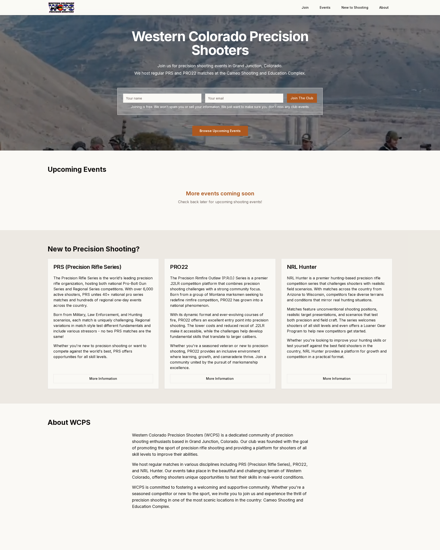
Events (325, 7)
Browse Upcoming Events (220, 131)
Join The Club (302, 98)
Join (305, 7)
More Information (103, 378)
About (384, 7)
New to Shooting (354, 7)
